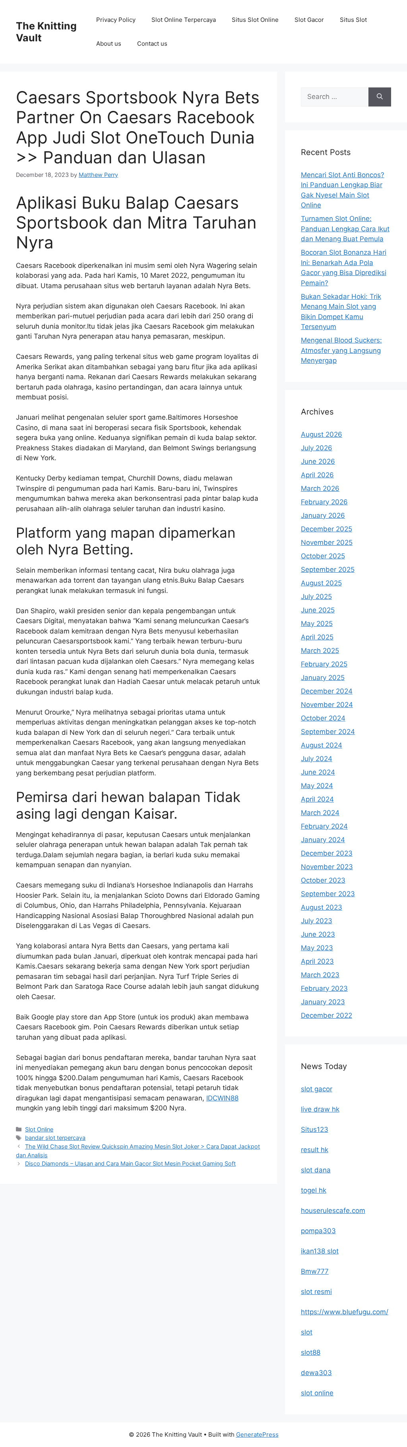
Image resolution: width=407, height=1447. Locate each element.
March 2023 (320, 975)
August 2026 (321, 434)
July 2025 (316, 596)
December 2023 (327, 853)
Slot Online (39, 1129)
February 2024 (324, 826)
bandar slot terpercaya (55, 1137)
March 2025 (320, 651)
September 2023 (328, 894)
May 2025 (317, 624)
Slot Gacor (309, 19)
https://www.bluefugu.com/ (344, 1312)
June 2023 (318, 934)
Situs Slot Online (255, 19)
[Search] (379, 97)
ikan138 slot (320, 1251)
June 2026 (318, 461)
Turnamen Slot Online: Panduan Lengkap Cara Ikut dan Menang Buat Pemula (345, 229)
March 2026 (320, 488)
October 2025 (323, 556)
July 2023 (316, 921)
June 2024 (318, 772)
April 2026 (317, 475)
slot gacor (316, 1089)
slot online (317, 1393)
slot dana (316, 1170)
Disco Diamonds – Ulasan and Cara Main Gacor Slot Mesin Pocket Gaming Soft (130, 1163)
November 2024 (327, 705)
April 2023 (317, 961)
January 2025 (323, 678)
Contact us (152, 43)
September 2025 (328, 569)
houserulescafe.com (333, 1211)
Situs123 (314, 1129)
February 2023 (324, 988)
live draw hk (320, 1109)
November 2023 (327, 867)
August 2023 (321, 907)
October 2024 (323, 718)
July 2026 (316, 448)
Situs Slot (353, 19)
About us (108, 43)
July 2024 (316, 759)
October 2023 (323, 880)
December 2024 (327, 691)
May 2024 (317, 786)
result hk (314, 1150)
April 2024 (317, 799)
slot (306, 1332)
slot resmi (316, 1292)
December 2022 (326, 1015)
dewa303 (316, 1373)
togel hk (313, 1190)
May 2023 (317, 948)
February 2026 (324, 502)
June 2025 (318, 610)
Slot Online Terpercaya (183, 19)
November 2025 (327, 542)
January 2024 (323, 840)
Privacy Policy (116, 19)
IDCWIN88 (222, 1098)
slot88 (310, 1352)
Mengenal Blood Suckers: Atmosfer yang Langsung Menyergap (341, 350)
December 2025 (326, 529)
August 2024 (321, 745)
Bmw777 (315, 1271)
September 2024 (328, 732)
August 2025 (321, 583)
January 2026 (323, 515)
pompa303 (318, 1231)
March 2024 (320, 813)
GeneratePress (257, 1434)
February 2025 (324, 664)
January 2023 (323, 1002)
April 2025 (317, 637)
